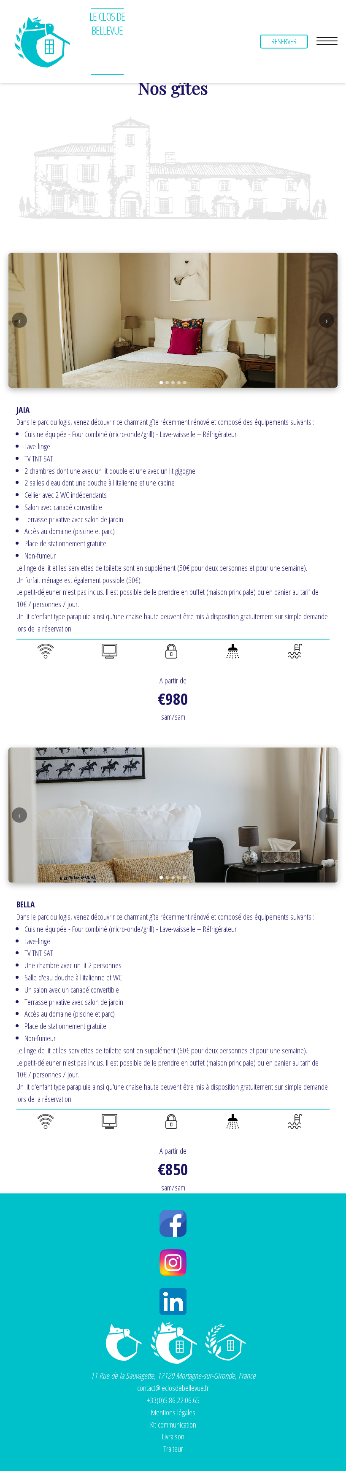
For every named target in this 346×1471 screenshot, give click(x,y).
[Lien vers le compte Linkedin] (173, 1301)
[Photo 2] (167, 382)
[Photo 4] (179, 382)
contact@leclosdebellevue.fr (173, 1387)
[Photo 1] (161, 382)
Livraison (173, 1436)
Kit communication (173, 1424)
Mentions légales (173, 1412)
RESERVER (284, 41)
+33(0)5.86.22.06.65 (173, 1400)
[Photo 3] (173, 382)
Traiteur (173, 1448)
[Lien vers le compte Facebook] (173, 1223)
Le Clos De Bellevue (107, 23)
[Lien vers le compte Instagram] (173, 1262)
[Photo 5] (185, 382)
